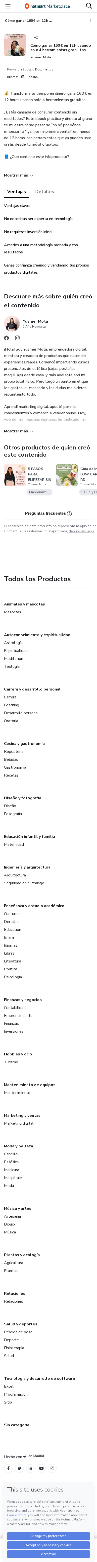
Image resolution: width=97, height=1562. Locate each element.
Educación (12, 929)
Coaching (11, 705)
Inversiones (14, 1031)
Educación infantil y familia (29, 836)
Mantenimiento (17, 1092)
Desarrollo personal (21, 713)
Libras (9, 953)
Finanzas (11, 1023)
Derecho (11, 921)
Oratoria (11, 721)
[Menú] (8, 6)
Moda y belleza (18, 1146)
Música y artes (17, 1208)
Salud (9, 1356)
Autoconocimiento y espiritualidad (37, 635)
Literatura (12, 961)
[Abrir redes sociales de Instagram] (17, 339)
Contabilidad (15, 1007)
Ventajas (16, 192)
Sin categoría (16, 1425)
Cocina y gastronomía (24, 743)
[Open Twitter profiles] (19, 1468)
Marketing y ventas (22, 1115)
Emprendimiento (18, 1015)
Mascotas (12, 612)
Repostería (13, 751)
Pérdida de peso (18, 1332)
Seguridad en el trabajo (24, 883)
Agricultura (13, 1263)
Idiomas (10, 945)
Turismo (11, 1062)
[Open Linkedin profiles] (30, 1468)
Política (10, 969)
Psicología (13, 977)
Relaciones (14, 1293)
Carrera (10, 697)
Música (10, 1232)
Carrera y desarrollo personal (32, 689)
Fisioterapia (14, 1348)
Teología (12, 666)
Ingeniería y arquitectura (27, 867)
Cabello (11, 1154)
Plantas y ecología (22, 1255)
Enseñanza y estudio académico (34, 906)
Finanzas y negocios (23, 1000)
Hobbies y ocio (18, 1054)
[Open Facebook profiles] (8, 1468)
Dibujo (9, 1224)
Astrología (13, 643)
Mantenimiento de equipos (29, 1085)
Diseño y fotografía (22, 798)
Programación (16, 1394)
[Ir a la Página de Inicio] (47, 6)
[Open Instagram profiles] (52, 1468)
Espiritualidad (16, 650)
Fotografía (13, 814)
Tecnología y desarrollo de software (39, 1378)
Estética (11, 1162)
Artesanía (12, 1216)
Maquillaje (13, 1178)
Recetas (11, 775)
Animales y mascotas (24, 604)
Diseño (10, 806)
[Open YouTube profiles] (41, 1468)
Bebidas (11, 759)
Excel (9, 1386)
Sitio (8, 1402)
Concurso (12, 913)
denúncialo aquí (81, 531)
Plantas (11, 1270)
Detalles (44, 192)
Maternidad (14, 844)
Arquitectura (15, 875)
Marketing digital (19, 1123)
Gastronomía (15, 767)
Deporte (11, 1340)
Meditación (13, 658)
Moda (9, 1185)
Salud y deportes (20, 1324)
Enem (9, 937)
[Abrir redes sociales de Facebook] (6, 339)
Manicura (11, 1170)
